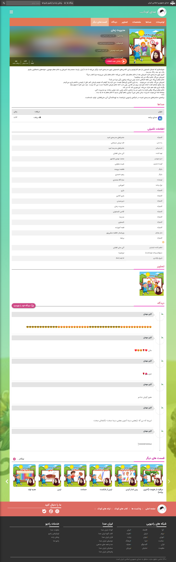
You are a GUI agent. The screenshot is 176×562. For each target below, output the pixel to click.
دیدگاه (114, 22)
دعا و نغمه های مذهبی (104, 544)
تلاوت (129, 533)
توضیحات (160, 22)
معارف (128, 544)
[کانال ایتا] (51, 511)
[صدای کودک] (57, 511)
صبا (146, 541)
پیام (162, 533)
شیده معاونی (107, 58)
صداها (148, 22)
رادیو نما (56, 541)
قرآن (162, 544)
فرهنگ (128, 541)
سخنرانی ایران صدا (106, 548)
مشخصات (136, 22)
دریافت (36, 117)
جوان (145, 537)
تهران (162, 537)
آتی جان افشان (102, 50)
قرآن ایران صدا (107, 537)
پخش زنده (55, 537)
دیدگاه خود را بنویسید (21, 305)
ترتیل (146, 533)
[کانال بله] (44, 511)
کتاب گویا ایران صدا (105, 533)
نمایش (144, 548)
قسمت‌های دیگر (100, 22)
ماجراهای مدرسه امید (106, 43)
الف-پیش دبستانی (108, 35)
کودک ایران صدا (107, 530)
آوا (163, 530)
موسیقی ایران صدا (106, 541)
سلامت (161, 541)
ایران (129, 530)
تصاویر (125, 22)
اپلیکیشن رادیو (53, 533)
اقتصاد (145, 530)
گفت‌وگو (144, 544)
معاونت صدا (54, 530)
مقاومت (161, 548)
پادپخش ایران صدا (106, 551)
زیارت (129, 537)
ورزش (128, 548)
